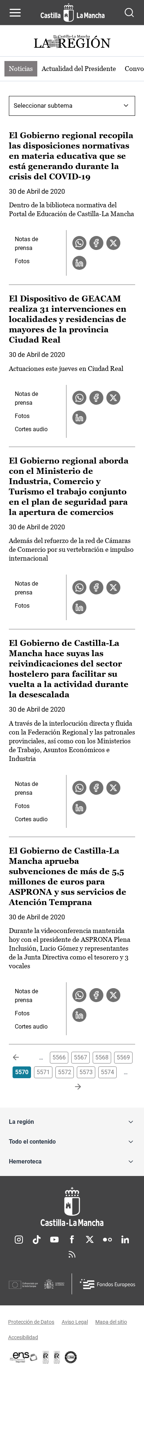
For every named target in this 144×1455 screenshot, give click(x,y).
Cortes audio (31, 429)
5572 (64, 1072)
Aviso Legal (75, 1322)
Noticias (21, 68)
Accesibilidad (23, 1337)
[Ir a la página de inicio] (72, 12)
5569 (123, 1057)
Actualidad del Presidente (79, 68)
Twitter (90, 1239)
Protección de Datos (31, 1322)
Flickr (107, 1239)
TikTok (36, 1239)
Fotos (22, 261)
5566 (59, 1057)
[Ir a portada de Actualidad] (72, 42)
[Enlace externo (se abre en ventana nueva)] (57, 1357)
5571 (43, 1072)
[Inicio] (72, 1206)
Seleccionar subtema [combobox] (43, 105)
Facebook (72, 1239)
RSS (72, 1254)
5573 (86, 1072)
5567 (80, 1057)
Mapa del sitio (111, 1322)
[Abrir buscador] (129, 12)
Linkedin (125, 1239)
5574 (107, 1072)
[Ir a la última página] (72, 1087)
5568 (102, 1057)
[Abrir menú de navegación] (15, 12)
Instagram (19, 1239)
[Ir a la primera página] (21, 1057)
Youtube (54, 1239)
